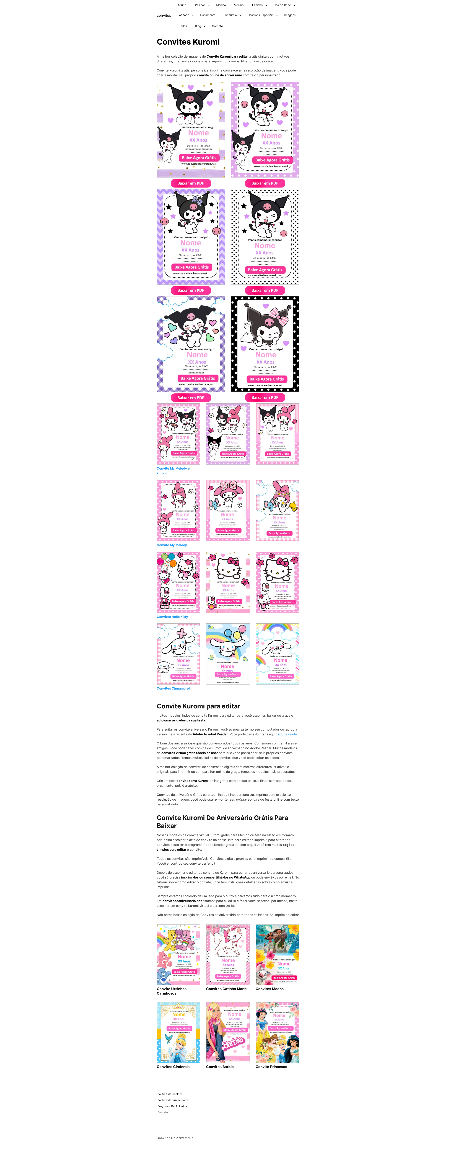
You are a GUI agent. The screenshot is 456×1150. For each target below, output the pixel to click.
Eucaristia (230, 15)
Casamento (208, 15)
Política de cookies (170, 1093)
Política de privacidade (172, 1100)
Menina (221, 5)
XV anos (199, 5)
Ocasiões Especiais (260, 15)
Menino (239, 5)
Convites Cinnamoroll (174, 688)
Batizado (183, 15)
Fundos (182, 26)
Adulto (181, 5)
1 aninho (257, 5)
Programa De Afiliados (172, 1106)
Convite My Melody (172, 545)
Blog (198, 26)
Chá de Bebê (282, 5)
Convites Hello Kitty (172, 617)
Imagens (290, 15)
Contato (217, 26)
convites (164, 15)
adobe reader (288, 734)
